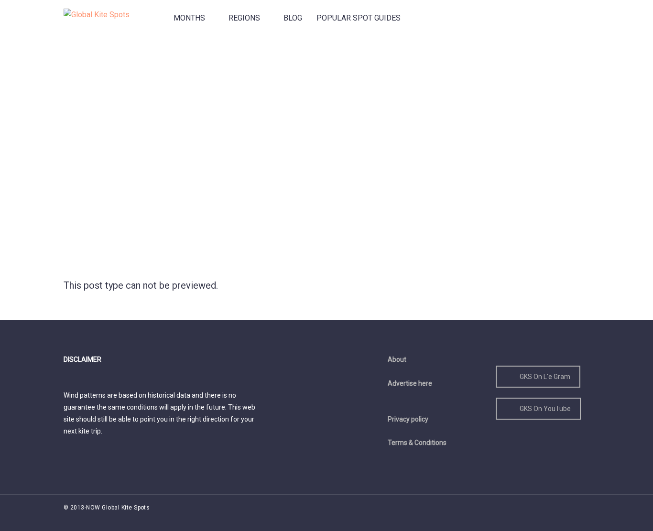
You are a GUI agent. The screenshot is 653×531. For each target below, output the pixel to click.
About (397, 359)
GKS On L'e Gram (545, 376)
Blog (292, 17)
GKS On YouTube (545, 408)
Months (189, 17)
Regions (244, 17)
